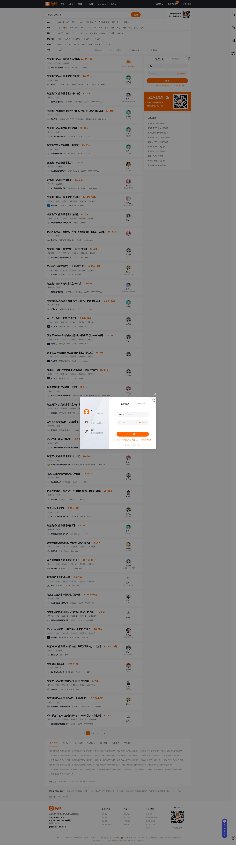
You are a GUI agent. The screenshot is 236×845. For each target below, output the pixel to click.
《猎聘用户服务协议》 (128, 440)
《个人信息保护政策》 (145, 440)
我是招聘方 (136, 445)
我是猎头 (128, 445)
